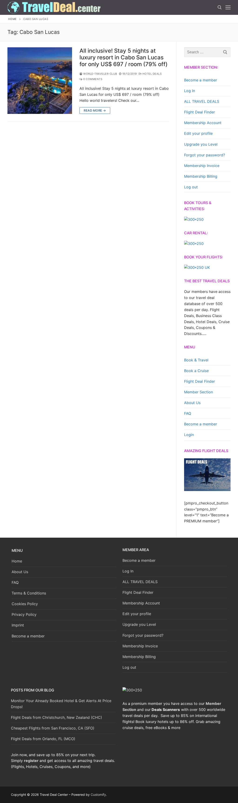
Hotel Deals (152, 73)
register (31, 760)
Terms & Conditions (29, 593)
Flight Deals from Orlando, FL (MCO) (43, 738)
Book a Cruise (196, 370)
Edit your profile (198, 133)
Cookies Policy (25, 603)
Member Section (198, 392)
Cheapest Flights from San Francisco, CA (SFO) (52, 728)
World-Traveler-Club (100, 73)
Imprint (18, 625)
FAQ (187, 413)
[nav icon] (228, 7)
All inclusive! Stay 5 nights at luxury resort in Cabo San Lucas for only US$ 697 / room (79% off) (123, 57)
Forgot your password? (204, 155)
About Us (192, 402)
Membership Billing (200, 176)
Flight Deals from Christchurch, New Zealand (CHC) (56, 717)
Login (189, 434)
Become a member (200, 80)
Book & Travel (196, 360)
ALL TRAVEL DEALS (201, 101)
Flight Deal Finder (199, 112)
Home (12, 19)
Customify (98, 795)
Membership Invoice (201, 165)
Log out (191, 187)
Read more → (95, 110)
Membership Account (202, 122)
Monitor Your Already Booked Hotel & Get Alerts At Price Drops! (61, 703)
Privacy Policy (24, 614)
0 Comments (92, 79)
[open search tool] (220, 7)
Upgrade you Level (201, 144)
